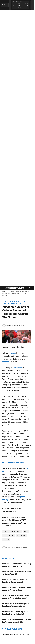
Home (4, 292)
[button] (3, 288)
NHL (28, 634)
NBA (12, 634)
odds (26, 532)
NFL (8, 634)
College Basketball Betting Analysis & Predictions (15, 302)
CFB (16, 634)
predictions (9, 536)
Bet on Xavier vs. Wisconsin (13, 462)
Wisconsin (6, 362)
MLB (24, 634)
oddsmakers (18, 368)
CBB (20, 634)
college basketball (12, 532)
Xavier (13, 353)
